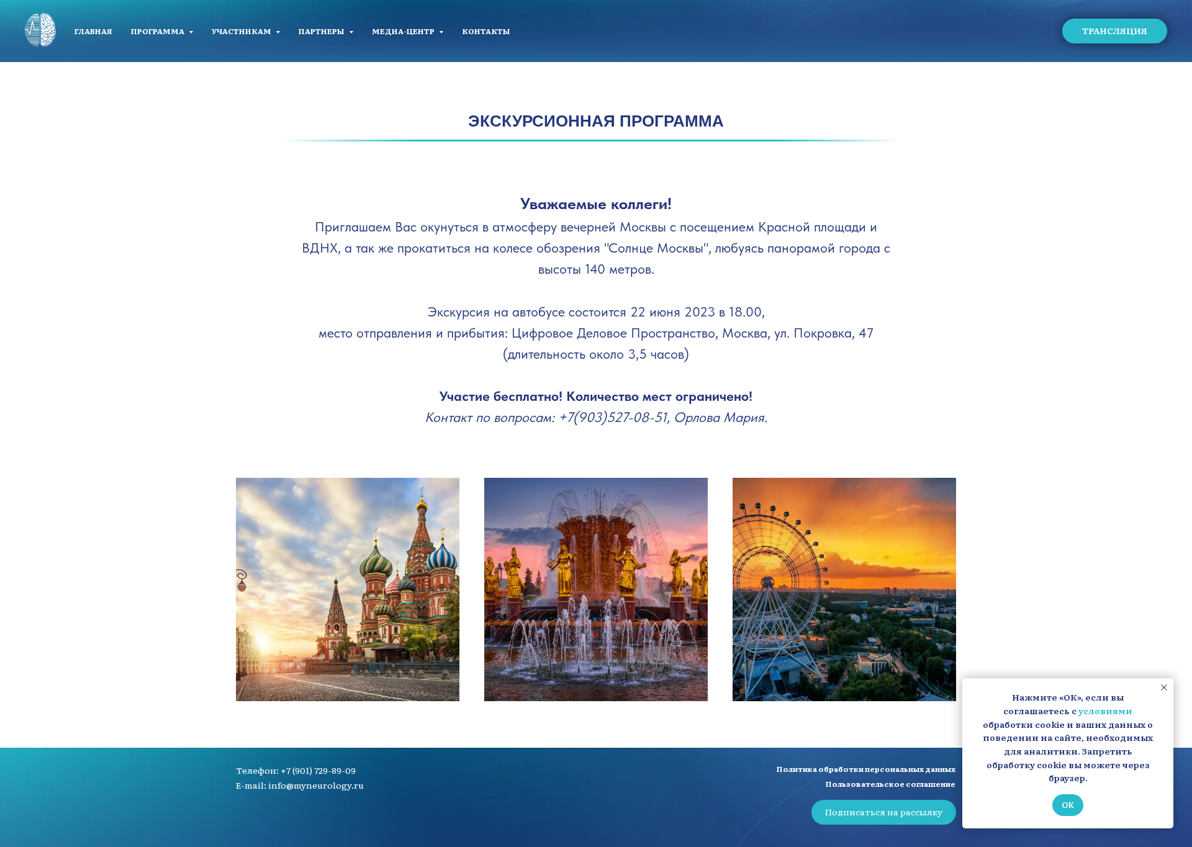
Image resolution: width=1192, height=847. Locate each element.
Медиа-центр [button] (404, 31)
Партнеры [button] (322, 31)
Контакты (486, 31)
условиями (1105, 710)
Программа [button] (158, 31)
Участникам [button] (242, 31)
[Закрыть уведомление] (1164, 687)
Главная (93, 31)
